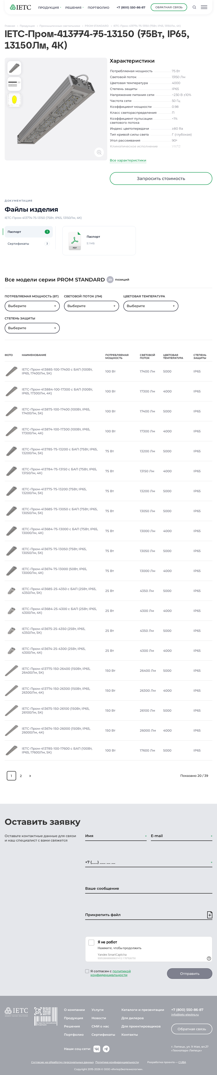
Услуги (98, 1010)
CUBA (182, 1062)
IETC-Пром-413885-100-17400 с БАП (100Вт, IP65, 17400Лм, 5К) (57, 371)
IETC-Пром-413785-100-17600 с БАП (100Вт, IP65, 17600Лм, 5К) (57, 750)
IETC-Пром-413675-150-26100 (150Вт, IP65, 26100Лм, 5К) (55, 710)
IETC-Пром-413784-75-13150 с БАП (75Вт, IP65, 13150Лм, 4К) (59, 471)
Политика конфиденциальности (117, 1062)
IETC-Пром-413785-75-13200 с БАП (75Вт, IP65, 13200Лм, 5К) (59, 451)
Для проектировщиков (141, 1026)
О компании (74, 1010)
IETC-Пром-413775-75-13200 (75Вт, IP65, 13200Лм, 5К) (54, 491)
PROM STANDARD (97, 25)
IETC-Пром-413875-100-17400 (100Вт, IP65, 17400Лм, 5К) (56, 411)
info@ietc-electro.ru (185, 1014)
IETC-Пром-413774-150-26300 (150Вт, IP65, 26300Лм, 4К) (56, 690)
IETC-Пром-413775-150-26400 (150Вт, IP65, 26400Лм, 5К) (56, 671)
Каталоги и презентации (142, 1010)
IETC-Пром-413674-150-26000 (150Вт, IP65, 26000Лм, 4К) (56, 730)
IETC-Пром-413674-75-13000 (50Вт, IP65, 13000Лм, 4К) (54, 571)
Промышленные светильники (59, 25)
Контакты (129, 1035)
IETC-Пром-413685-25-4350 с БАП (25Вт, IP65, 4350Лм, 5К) (59, 591)
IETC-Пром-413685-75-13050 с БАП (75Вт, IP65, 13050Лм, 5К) (59, 511)
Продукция (27, 25)
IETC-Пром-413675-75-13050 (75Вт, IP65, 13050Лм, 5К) (54, 551)
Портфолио (74, 1035)
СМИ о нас (100, 1026)
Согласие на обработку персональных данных (62, 1062)
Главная (10, 25)
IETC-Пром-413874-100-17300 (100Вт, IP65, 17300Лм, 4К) (56, 431)
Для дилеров (132, 1018)
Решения (72, 1026)
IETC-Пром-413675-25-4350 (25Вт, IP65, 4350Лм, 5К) (53, 631)
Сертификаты (103, 1035)
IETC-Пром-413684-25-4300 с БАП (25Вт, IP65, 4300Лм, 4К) (59, 611)
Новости (99, 1018)
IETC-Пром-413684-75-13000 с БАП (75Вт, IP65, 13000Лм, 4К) (60, 531)
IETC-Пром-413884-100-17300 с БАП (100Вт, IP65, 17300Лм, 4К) (57, 391)
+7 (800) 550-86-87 (131, 7)
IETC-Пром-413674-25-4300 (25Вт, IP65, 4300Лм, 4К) (53, 651)
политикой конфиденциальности (110, 973)
